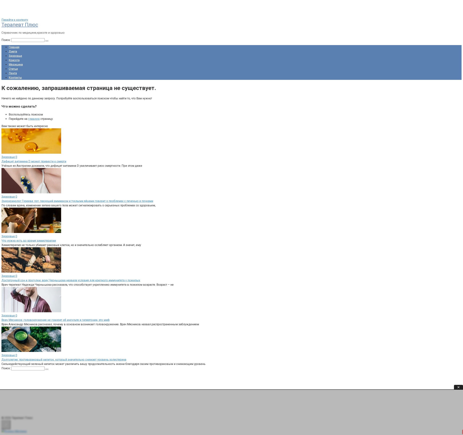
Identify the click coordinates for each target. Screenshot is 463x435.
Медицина (16, 64)
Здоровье (15, 56)
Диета (13, 51)
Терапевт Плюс (19, 25)
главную (34, 119)
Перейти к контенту (14, 20)
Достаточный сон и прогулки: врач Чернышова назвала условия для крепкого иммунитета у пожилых (70, 280)
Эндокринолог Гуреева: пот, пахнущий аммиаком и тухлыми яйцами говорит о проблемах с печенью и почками (77, 201)
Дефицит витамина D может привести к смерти (33, 161)
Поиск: (6, 40)
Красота (14, 60)
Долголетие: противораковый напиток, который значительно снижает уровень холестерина (63, 359)
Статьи (13, 69)
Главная (14, 47)
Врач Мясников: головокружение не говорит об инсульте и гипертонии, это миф (55, 320)
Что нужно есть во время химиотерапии (28, 240)
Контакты (15, 77)
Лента (13, 73)
